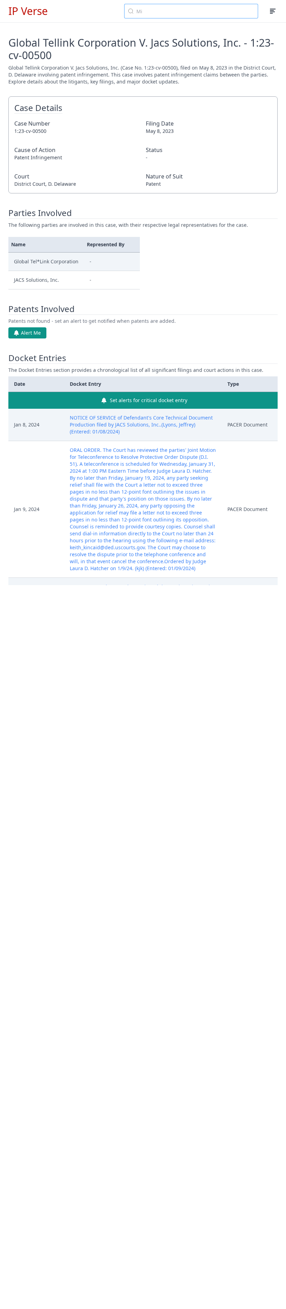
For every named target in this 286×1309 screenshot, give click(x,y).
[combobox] (191, 11)
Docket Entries (37, 358)
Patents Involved (41, 308)
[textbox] (195, 11)
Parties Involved (40, 212)
